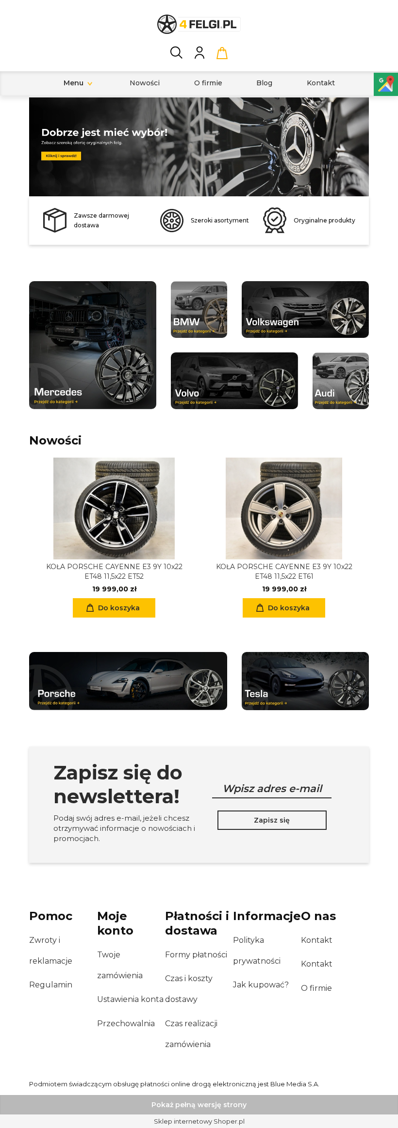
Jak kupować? (261, 984)
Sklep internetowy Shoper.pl (199, 1121)
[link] (199, 143)
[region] (199, 146)
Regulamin (50, 984)
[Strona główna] (199, 24)
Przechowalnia (126, 1023)
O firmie (316, 988)
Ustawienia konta (130, 999)
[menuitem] (73, 83)
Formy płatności (196, 954)
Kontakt (316, 940)
